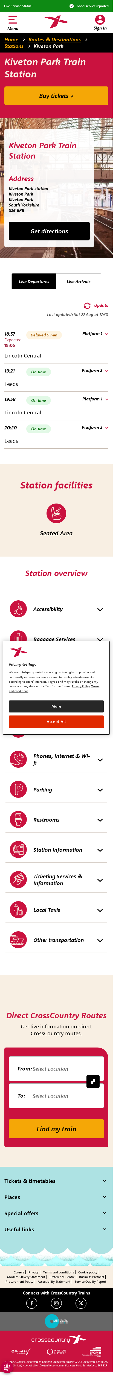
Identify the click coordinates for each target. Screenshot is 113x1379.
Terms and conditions (58, 1272)
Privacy (33, 1272)
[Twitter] (81, 1303)
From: (25, 1068)
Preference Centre (62, 1277)
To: (21, 1095)
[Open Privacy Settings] (7, 1367)
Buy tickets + (56, 96)
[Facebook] (32, 1303)
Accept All (56, 721)
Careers (19, 1272)
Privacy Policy (81, 686)
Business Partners (91, 1277)
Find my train (56, 1129)
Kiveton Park (48, 46)
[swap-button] (93, 1081)
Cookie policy (87, 1272)
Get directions (49, 231)
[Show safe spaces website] (56, 1321)
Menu (12, 28)
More (56, 706)
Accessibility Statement (54, 1281)
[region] (56, 688)
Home (11, 39)
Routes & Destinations (54, 39)
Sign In (100, 28)
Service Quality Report (90, 1281)
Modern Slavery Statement (26, 1277)
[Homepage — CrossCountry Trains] (56, 21)
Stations (14, 46)
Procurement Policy (19, 1281)
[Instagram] (56, 1303)
